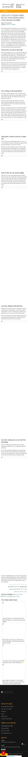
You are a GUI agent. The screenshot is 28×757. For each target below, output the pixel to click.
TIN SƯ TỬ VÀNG (10, 24)
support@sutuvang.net (22, 591)
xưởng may (13, 446)
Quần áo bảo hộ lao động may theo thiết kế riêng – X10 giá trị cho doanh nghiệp (13, 620)
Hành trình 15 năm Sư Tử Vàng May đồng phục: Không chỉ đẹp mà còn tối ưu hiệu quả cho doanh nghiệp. (13, 682)
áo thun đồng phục (11, 313)
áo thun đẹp (14, 52)
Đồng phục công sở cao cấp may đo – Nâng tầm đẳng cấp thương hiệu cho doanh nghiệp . (13, 641)
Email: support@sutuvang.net (6, 733)
